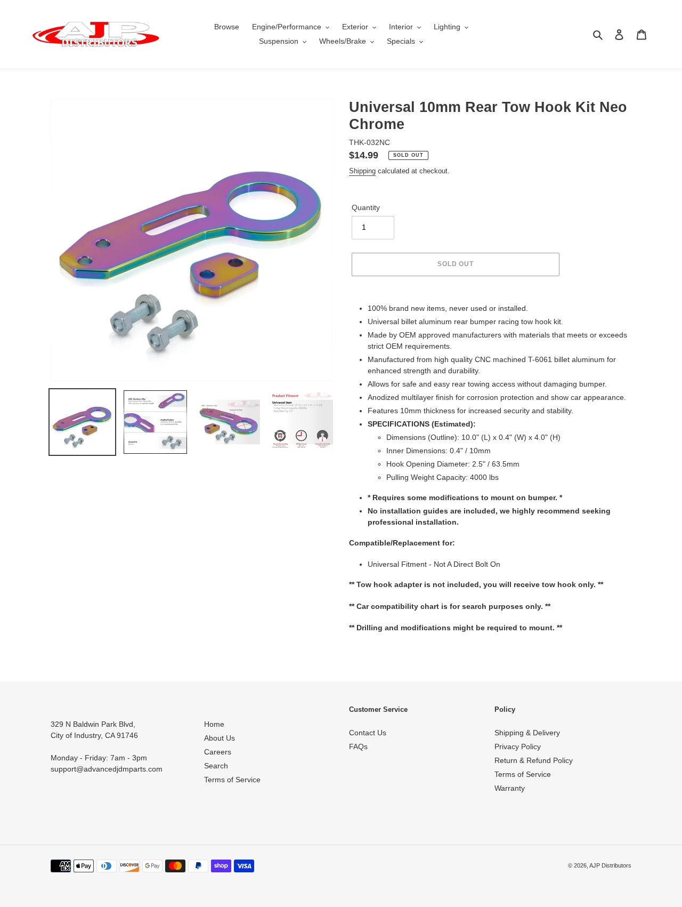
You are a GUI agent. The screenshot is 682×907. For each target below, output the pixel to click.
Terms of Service (232, 779)
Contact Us (367, 732)
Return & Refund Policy (533, 760)
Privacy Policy (517, 746)
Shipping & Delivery (527, 732)
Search (216, 765)
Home (214, 724)
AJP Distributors (610, 865)
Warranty (509, 788)
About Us (219, 738)
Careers (217, 752)
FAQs (358, 746)
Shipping (362, 171)
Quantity (366, 207)
